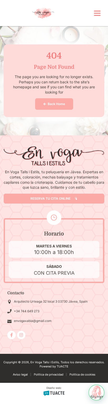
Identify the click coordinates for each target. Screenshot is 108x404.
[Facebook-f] (11, 335)
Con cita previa (54, 273)
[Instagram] (21, 335)
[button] (97, 13)
